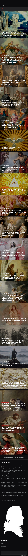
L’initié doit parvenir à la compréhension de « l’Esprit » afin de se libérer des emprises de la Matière (14, 33)
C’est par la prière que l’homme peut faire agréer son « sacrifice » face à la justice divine (13, 82)
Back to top (23, 555)
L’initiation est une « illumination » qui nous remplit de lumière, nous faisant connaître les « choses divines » (13, 255)
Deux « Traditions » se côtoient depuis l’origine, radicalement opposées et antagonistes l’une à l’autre (12, 468)
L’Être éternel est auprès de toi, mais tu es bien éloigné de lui (13, 364)
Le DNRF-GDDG (4, 546)
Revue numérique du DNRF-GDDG (8, 552)
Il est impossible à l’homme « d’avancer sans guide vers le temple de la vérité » (13, 320)
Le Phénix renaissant (14, 2)
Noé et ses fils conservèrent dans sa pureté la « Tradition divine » (13, 478)
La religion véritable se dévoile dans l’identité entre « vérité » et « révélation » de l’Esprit (13, 104)
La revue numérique (4, 544)
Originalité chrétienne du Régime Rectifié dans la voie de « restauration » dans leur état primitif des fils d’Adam (12, 60)
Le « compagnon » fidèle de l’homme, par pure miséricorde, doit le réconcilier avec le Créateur (12, 277)
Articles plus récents (19, 457)
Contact (2, 547)
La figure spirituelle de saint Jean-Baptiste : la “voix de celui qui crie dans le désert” (12, 169)
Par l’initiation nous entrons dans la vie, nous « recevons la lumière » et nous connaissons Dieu (13, 342)
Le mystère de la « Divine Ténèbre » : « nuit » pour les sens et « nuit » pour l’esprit (13, 190)
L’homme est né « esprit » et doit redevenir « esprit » (11, 148)
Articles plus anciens (8, 457)
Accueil (2, 543)
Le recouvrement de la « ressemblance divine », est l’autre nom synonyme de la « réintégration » (13, 234)
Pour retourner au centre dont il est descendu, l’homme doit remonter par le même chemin (13, 212)
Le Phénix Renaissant (5, 30)
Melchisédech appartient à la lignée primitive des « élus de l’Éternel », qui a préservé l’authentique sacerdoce (14, 471)
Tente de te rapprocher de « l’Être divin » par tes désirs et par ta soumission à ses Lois (12, 428)
